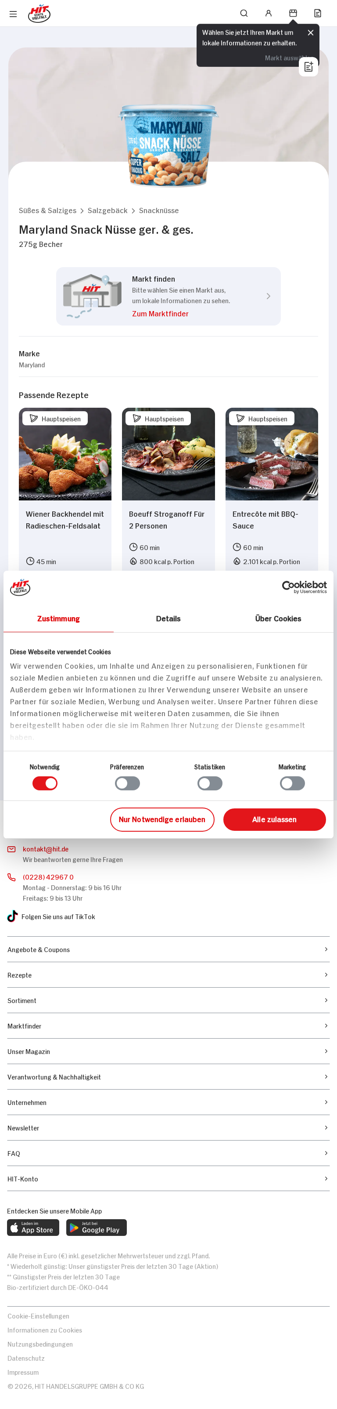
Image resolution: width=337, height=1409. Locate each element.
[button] (47, 210)
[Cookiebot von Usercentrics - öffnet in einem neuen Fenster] (288, 587)
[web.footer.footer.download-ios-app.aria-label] (33, 1227)
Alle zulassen (274, 818)
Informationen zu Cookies (44, 1329)
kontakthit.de (45, 848)
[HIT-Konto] (268, 13)
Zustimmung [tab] (58, 617)
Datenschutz (26, 1357)
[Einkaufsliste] (317, 13)
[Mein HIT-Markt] (293, 13)
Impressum (23, 1371)
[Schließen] (310, 33)
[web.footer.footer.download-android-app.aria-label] (96, 1227)
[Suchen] (244, 13)
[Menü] (13, 14)
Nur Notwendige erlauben (162, 818)
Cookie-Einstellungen (38, 1315)
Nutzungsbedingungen (40, 1343)
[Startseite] (39, 13)
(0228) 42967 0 (48, 876)
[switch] (127, 783)
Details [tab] (168, 617)
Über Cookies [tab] (278, 617)
